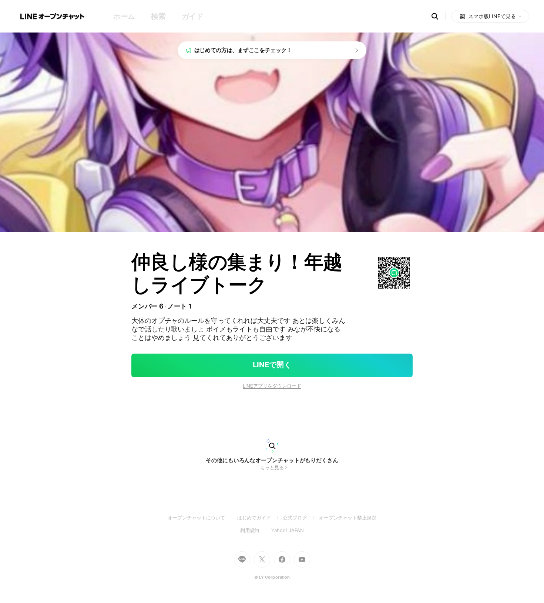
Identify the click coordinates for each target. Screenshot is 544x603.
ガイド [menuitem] (193, 16)
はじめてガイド (260, 518)
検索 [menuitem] (158, 16)
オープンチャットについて (202, 518)
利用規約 (256, 530)
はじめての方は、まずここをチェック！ (243, 50)
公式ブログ (301, 518)
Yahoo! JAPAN (287, 530)
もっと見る (272, 467)
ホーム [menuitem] (124, 16)
